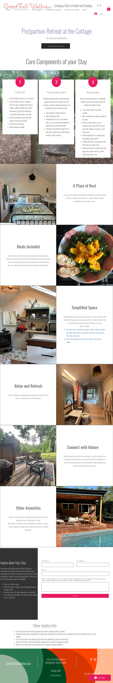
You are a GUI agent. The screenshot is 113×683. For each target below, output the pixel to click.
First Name (45, 561)
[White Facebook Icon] (91, 659)
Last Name (80, 561)
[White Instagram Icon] (95, 659)
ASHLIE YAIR (56, 670)
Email (43, 570)
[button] (109, 8)
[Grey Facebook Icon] (97, 5)
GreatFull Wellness (27, 6)
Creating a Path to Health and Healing (73, 6)
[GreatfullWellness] (100, 5)
